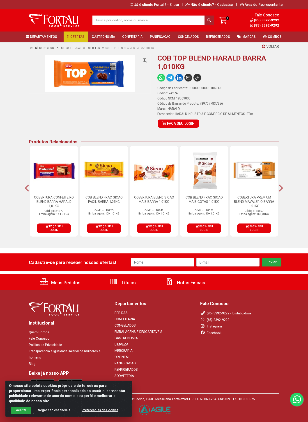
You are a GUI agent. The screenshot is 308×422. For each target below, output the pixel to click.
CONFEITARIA (125, 319)
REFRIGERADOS (126, 370)
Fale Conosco (39, 338)
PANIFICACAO (125, 363)
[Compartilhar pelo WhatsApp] (161, 77)
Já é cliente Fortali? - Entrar (156, 4)
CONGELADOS (125, 325)
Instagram (214, 326)
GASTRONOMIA (126, 338)
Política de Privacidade (45, 345)
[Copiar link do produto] (197, 77)
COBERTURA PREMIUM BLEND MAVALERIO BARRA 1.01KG (254, 201)
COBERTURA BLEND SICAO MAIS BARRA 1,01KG (154, 199)
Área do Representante (264, 4)
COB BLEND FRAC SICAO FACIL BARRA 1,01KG (104, 199)
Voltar (272, 46)
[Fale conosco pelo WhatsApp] (296, 399)
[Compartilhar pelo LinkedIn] (179, 77)
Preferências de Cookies (100, 410)
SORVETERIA (124, 376)
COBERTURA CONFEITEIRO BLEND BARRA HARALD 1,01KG (54, 201)
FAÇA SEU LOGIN (180, 123)
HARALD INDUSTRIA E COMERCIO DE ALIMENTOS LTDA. (214, 114)
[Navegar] (27, 188)
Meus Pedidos (65, 282)
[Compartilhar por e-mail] (188, 77)
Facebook (213, 333)
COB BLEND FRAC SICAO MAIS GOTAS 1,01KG (204, 199)
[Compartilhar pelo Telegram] (170, 77)
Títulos (128, 282)
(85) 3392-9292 (266, 25)
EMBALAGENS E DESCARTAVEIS (138, 332)
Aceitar (21, 410)
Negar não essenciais (54, 410)
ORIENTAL (122, 357)
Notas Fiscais (190, 282)
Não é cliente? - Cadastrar (212, 4)
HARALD (174, 109)
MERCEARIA (124, 351)
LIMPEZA (121, 344)
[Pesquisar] (209, 20)
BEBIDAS (121, 313)
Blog (32, 364)
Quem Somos (39, 332)
